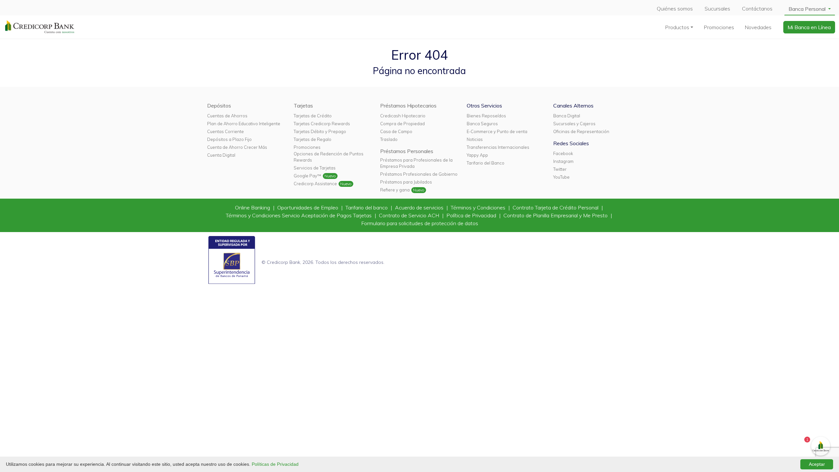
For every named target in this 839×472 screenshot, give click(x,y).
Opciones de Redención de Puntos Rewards (328, 157)
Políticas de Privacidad (275, 464)
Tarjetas (303, 105)
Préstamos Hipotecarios (408, 105)
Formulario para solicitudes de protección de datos (419, 223)
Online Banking (253, 207)
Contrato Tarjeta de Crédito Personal (556, 207)
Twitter (560, 169)
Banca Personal (808, 9)
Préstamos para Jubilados (406, 182)
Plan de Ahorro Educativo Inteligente (243, 123)
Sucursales (717, 8)
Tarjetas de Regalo (312, 139)
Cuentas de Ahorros (227, 115)
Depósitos (219, 105)
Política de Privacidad (472, 215)
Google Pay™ (307, 175)
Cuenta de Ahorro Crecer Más (237, 147)
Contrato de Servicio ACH (409, 215)
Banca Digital (566, 115)
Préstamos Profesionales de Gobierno (419, 174)
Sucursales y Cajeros (574, 123)
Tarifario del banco (367, 207)
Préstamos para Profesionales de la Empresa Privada (416, 163)
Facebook (563, 153)
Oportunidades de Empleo (308, 207)
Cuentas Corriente (225, 131)
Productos (677, 27)
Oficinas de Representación (581, 131)
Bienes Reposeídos (486, 115)
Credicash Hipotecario (402, 115)
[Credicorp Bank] (39, 26)
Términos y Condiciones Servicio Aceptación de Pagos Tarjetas (299, 215)
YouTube (561, 177)
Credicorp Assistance (315, 183)
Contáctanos (757, 8)
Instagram (563, 161)
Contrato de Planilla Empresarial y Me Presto (556, 215)
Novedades (758, 27)
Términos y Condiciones (479, 207)
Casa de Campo (396, 131)
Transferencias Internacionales (498, 147)
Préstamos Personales (406, 151)
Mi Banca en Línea (809, 27)
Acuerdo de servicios (420, 207)
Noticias (475, 139)
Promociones (719, 27)
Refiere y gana (395, 189)
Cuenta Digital (221, 155)
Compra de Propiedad (402, 123)
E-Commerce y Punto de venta (497, 131)
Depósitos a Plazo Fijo (229, 139)
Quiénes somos (675, 8)
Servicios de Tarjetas (315, 167)
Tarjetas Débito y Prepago (320, 131)
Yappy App (477, 155)
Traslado (389, 139)
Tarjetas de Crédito (313, 115)
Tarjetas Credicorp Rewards (322, 123)
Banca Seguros (482, 123)
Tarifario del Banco (485, 163)
